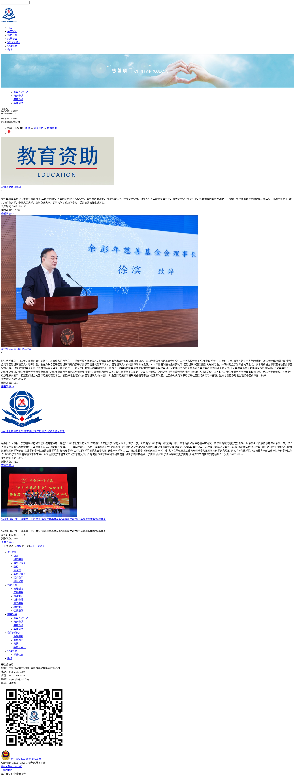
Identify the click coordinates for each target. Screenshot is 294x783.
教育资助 (52, 128)
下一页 (36, 546)
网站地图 (6, 770)
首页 (9, 27)
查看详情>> (7, 213)
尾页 (42, 546)
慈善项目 (38, 128)
